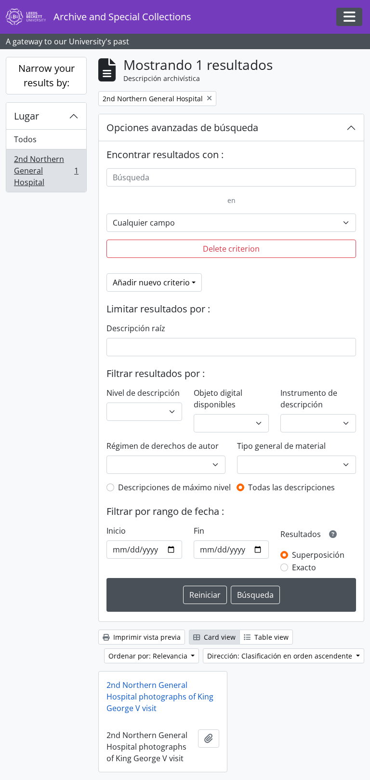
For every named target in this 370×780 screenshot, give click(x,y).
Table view (270, 637)
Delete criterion (231, 248)
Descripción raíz (135, 328)
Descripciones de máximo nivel (174, 487)
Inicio (116, 530)
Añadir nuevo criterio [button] (151, 282)
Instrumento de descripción (308, 399)
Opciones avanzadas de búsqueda (182, 127)
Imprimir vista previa (146, 637)
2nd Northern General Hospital (46, 171)
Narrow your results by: (46, 75)
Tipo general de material (281, 446)
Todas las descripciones (291, 487)
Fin (199, 530)
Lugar (26, 115)
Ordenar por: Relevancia (148, 655)
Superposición (318, 555)
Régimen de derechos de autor (162, 446)
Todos (25, 139)
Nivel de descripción (143, 393)
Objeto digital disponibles (218, 399)
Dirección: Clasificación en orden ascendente (280, 655)
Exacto (304, 567)
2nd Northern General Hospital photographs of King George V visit (159, 696)
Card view (219, 637)
